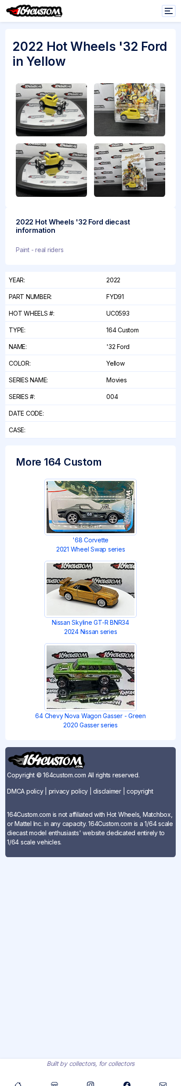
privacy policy (68, 791)
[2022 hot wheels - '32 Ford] (51, 110)
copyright (140, 791)
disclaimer (107, 791)
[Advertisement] (90, 954)
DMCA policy (25, 791)
